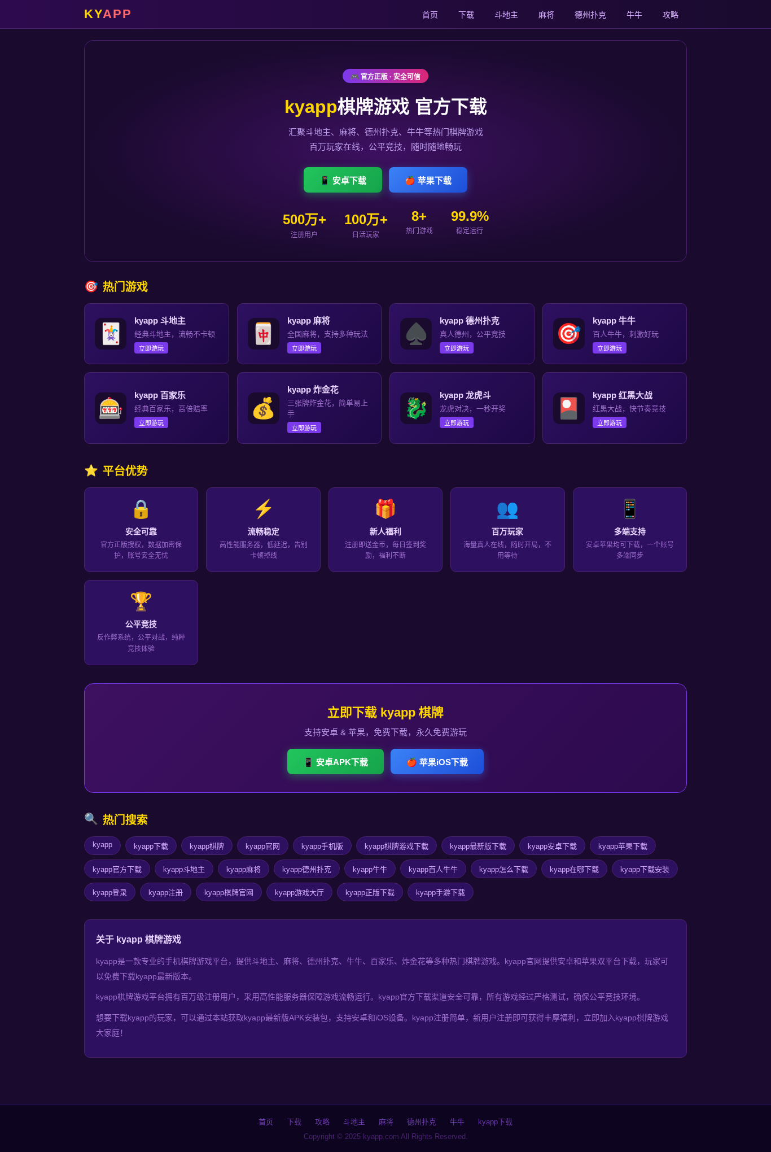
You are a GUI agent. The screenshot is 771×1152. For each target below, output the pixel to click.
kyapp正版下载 (370, 892)
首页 (430, 14)
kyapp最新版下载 (478, 846)
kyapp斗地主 (184, 869)
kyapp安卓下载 (552, 846)
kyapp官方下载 (117, 869)
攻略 (670, 14)
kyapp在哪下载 (574, 869)
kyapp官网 (263, 846)
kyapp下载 (151, 846)
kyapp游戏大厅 (299, 892)
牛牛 (634, 14)
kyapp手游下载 (440, 892)
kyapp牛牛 (370, 869)
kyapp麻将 (243, 869)
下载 (466, 14)
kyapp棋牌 (207, 846)
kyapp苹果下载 (622, 846)
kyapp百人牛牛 (433, 869)
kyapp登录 (110, 892)
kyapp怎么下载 (503, 869)
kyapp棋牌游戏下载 (396, 846)
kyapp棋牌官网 (228, 892)
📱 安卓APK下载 (335, 762)
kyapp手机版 (322, 846)
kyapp (102, 844)
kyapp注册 (165, 892)
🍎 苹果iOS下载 (437, 762)
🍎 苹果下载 (428, 180)
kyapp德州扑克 (306, 869)
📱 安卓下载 (342, 180)
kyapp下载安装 (644, 869)
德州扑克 (590, 14)
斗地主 (506, 14)
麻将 (546, 14)
